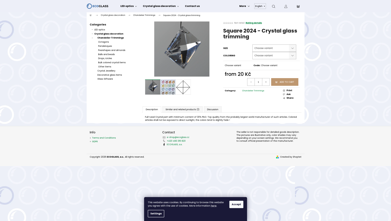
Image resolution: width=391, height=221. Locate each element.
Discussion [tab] (212, 109)
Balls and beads (106, 54)
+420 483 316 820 (176, 140)
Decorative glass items (109, 74)
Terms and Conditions (104, 137)
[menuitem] (128, 6)
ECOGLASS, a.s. (174, 144)
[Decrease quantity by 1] (251, 82)
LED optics (99, 29)
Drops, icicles (105, 58)
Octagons (103, 41)
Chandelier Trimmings (110, 37)
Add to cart (287, 81)
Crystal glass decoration (108, 33)
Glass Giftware (105, 78)
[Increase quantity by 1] (265, 82)
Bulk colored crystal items (112, 62)
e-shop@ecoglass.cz (178, 137)
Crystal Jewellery (106, 70)
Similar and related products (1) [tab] (182, 109)
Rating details (254, 22)
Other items (104, 66)
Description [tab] (152, 109)
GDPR (95, 141)
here (213, 205)
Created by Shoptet (290, 156)
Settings (156, 213)
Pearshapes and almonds (111, 50)
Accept (236, 204)
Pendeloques (105, 46)
